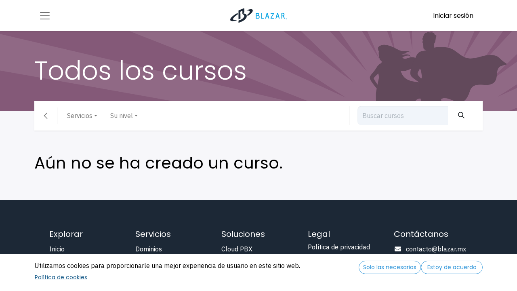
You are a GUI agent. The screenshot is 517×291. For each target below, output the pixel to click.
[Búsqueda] (461, 115)
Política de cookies (61, 277)
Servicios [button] (79, 116)
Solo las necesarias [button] (389, 267)
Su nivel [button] (121, 116)
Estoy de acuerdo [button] (452, 267)
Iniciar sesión (453, 15)
